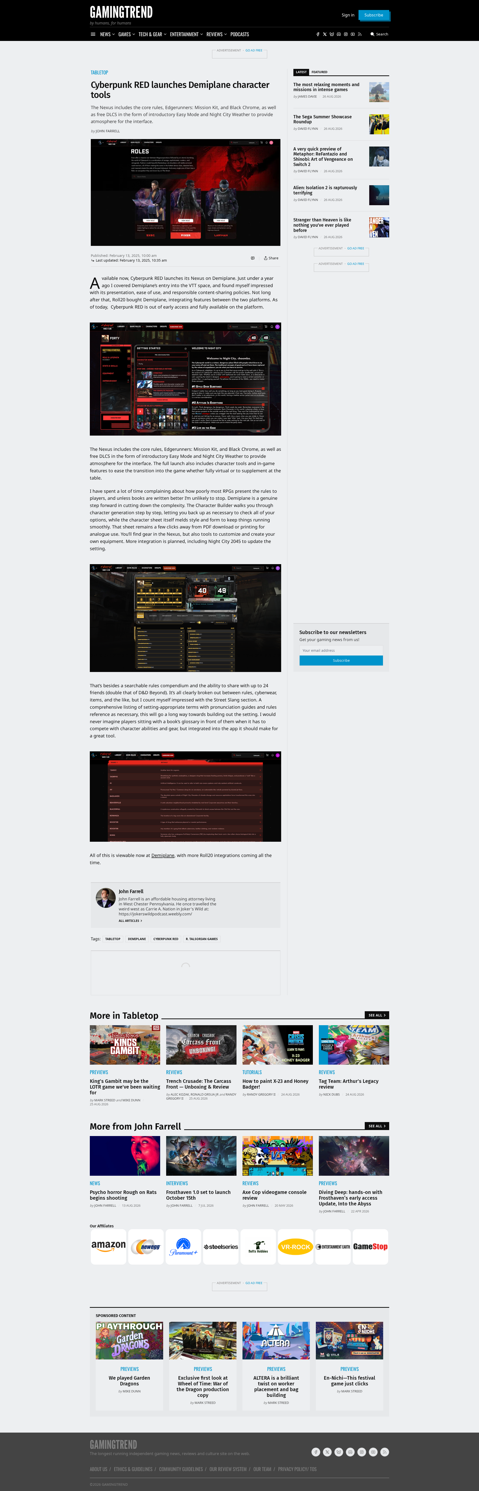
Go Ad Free (253, 50)
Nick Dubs (331, 1094)
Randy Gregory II (261, 1094)
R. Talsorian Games (202, 939)
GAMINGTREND (115, 1484)
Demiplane (162, 855)
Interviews (177, 1183)
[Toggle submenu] (114, 34)
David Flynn (308, 128)
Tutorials (252, 1072)
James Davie (307, 96)
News (95, 1183)
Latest (301, 72)
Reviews (174, 1072)
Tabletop (99, 72)
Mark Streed (104, 1100)
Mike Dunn (131, 1100)
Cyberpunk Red (165, 939)
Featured (319, 72)
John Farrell (108, 131)
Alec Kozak (180, 1094)
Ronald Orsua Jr (205, 1094)
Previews (99, 1072)
